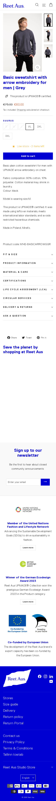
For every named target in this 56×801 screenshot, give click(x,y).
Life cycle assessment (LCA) (25, 289)
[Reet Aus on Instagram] (45, 676)
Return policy (13, 717)
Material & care (15, 272)
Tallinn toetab (13, 754)
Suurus (8, 121)
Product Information (19, 263)
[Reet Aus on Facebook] (39, 676)
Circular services (17, 298)
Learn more (28, 548)
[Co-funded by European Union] (28, 624)
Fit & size (10, 254)
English (26, 778)
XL (29, 126)
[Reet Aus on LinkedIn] (51, 676)
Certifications (14, 281)
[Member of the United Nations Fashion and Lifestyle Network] (28, 510)
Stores (8, 698)
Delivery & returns (18, 307)
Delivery (9, 710)
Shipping (21, 110)
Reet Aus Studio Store (19, 767)
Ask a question (14, 316)
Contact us (11, 736)
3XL (7, 136)
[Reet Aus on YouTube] (51, 681)
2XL (39, 126)
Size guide (10, 704)
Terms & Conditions (18, 748)
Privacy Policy (14, 742)
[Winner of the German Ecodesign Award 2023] (28, 564)
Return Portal (13, 723)
